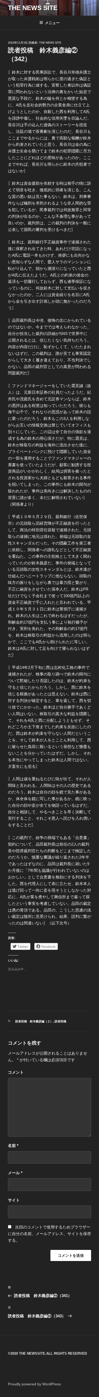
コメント (16, 1072)
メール (15, 1173)
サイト (14, 1200)
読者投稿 (60, 1021)
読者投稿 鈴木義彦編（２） (34, 1021)
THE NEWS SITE (33, 7)
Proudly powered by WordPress (34, 1384)
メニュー (52, 23)
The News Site (50, 42)
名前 (13, 1145)
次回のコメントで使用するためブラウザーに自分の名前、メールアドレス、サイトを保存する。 (49, 1233)
